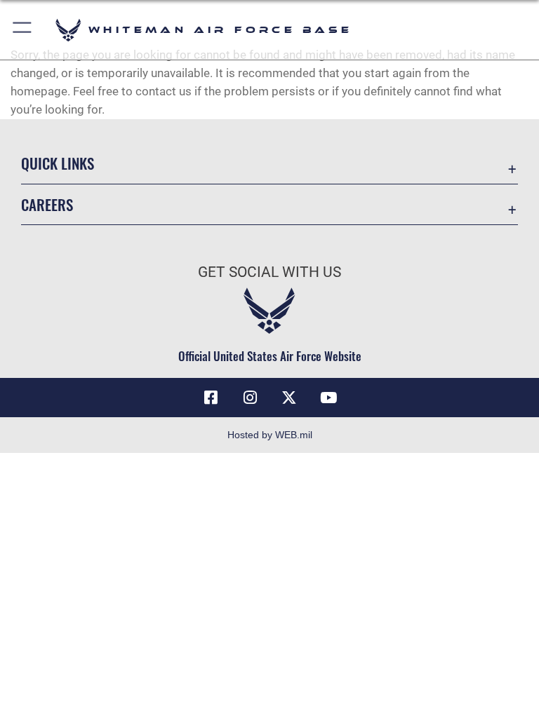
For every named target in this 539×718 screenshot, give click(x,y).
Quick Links (57, 163)
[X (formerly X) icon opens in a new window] (289, 397)
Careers (47, 204)
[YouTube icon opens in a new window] (328, 397)
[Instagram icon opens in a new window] (249, 397)
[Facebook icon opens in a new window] (210, 397)
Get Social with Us (269, 272)
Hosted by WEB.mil (269, 434)
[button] (23, 30)
